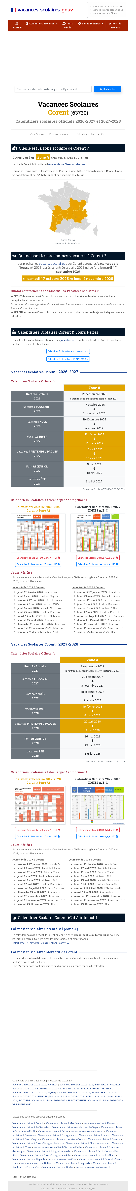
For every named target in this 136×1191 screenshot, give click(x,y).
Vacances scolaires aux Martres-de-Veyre (75, 1127)
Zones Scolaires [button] (91, 23)
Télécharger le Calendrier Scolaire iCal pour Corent (39, 943)
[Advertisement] (68, 57)
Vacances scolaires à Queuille (104, 1139)
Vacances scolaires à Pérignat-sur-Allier (49, 1151)
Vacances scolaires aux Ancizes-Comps (64, 1139)
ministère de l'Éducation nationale (92, 1184)
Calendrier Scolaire (86, 134)
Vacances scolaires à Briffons (37, 1163)
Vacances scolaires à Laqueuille (73, 1163)
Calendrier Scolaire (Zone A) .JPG (37, 564)
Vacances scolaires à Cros (62, 1159)
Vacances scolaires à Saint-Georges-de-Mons (38, 1143)
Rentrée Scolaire (116, 25)
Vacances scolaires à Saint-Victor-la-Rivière (58, 1147)
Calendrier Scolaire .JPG (97, 564)
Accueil (17, 25)
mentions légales (87, 1188)
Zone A (43, 157)
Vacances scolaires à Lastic (94, 1135)
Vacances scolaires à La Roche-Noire (94, 1155)
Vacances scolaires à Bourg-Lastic (57, 1135)
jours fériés (67, 340)
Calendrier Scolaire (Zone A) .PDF (37, 557)
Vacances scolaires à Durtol (57, 1167)
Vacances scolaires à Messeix (87, 1131)
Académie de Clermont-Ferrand (67, 164)
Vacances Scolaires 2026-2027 (35, 1084)
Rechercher (109, 89)
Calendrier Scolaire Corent (67, 351)
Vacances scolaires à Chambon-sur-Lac (88, 1143)
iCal (102, 134)
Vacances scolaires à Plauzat (100, 1123)
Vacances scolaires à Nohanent (93, 1167)
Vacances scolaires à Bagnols (28, 1159)
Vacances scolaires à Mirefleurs (63, 1123)
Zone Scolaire (37, 134)
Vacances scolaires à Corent (27, 1123)
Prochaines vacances (60, 134)
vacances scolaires (52, 263)
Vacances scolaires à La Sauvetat (31, 1127)
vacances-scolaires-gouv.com (62, 1188)
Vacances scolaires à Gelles (53, 1131)
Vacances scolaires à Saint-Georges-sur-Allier (45, 1155)
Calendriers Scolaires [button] (41, 23)
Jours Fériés (68, 25)
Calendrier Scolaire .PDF (97, 557)
